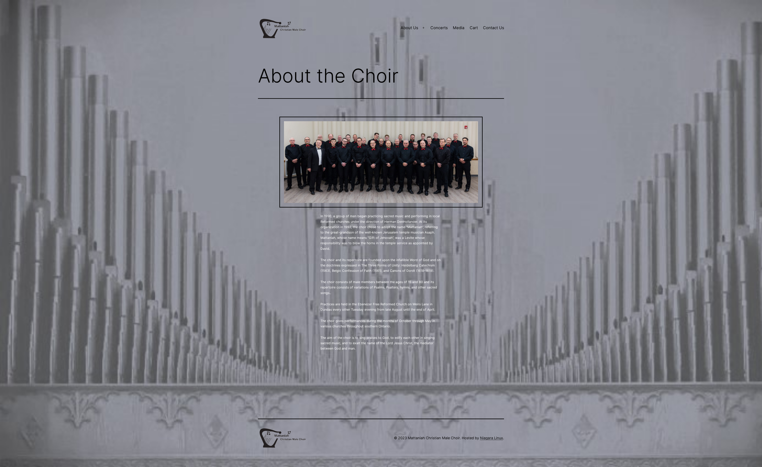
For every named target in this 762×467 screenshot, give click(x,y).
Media (458, 27)
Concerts (439, 27)
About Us (409, 27)
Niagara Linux (491, 438)
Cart (474, 27)
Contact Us (493, 27)
